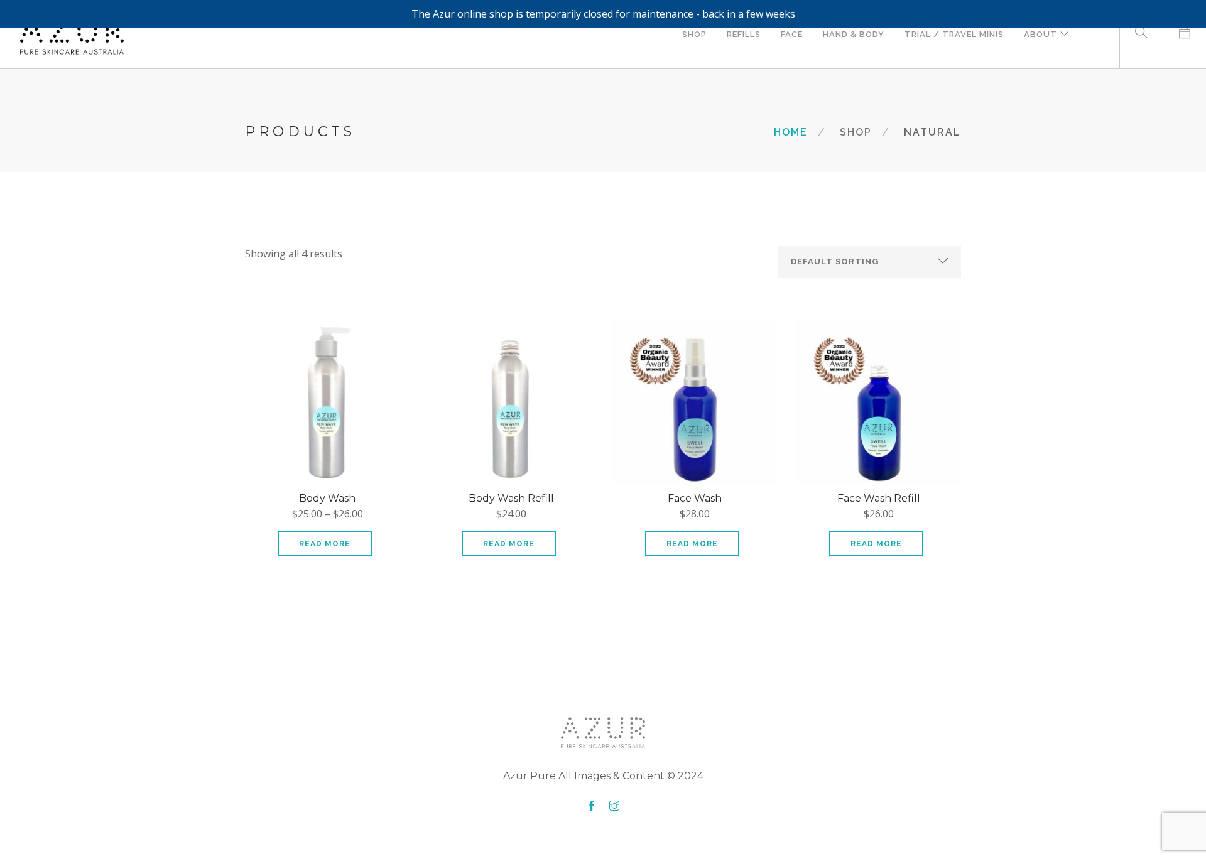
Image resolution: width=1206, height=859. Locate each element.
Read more (324, 543)
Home (791, 132)
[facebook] (592, 806)
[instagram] (614, 806)
